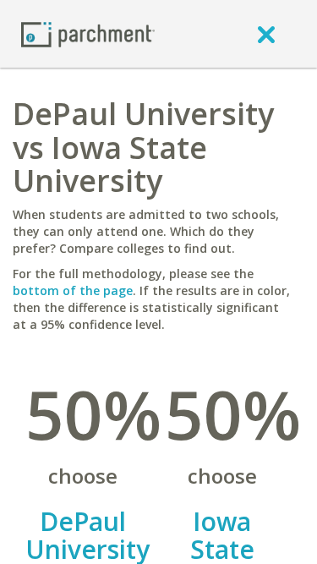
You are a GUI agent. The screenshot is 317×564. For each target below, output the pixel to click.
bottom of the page (73, 290)
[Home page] (88, 33)
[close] (266, 34)
